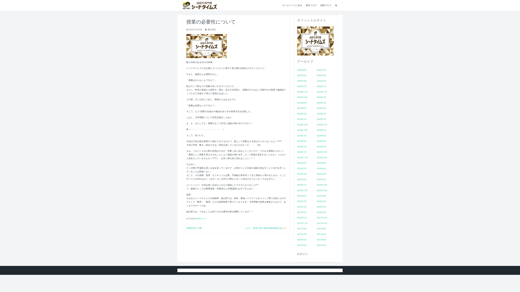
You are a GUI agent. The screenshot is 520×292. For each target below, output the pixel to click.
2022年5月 (302, 207)
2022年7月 (302, 201)
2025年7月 (321, 103)
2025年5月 (321, 108)
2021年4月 (321, 239)
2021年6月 (321, 234)
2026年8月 (302, 70)
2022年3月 (302, 212)
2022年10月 (322, 190)
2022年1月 (302, 218)
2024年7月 (302, 136)
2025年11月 (322, 92)
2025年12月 (302, 92)
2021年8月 (321, 229)
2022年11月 (302, 190)
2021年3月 (302, 245)
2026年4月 (302, 81)
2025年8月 (302, 103)
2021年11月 (302, 223)
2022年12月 (322, 185)
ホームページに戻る (292, 5)
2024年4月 (321, 141)
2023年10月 (322, 157)
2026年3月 (321, 81)
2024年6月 (321, 136)
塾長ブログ (311, 5)
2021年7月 (302, 234)
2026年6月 (302, 75)
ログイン (302, 254)
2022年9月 (302, 196)
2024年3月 (302, 146)
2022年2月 (321, 212)
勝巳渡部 (212, 29)
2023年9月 (302, 163)
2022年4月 (321, 207)
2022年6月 (321, 201)
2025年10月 (302, 97)
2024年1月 (302, 152)
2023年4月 (321, 174)
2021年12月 (322, 218)
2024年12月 (302, 125)
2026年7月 (321, 70)
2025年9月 (321, 97)
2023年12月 (322, 152)
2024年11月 (322, 125)
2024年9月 (321, 130)
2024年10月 (302, 130)
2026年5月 (321, 75)
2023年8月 (321, 163)
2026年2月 (302, 86)
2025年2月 (302, 119)
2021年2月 (321, 245)
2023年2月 (321, 179)
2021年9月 (302, 229)
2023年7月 (302, 168)
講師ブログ (326, 5)
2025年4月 (302, 114)
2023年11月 (302, 157)
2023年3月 (302, 179)
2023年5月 (302, 174)
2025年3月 (321, 114)
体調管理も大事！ (195, 228)
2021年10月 (322, 223)
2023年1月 (302, 185)
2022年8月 (321, 196)
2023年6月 (321, 168)
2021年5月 (302, 239)
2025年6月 (302, 108)
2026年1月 (321, 86)
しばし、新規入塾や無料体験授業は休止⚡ (265, 228)
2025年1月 (321, 119)
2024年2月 (321, 146)
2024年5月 (302, 141)
